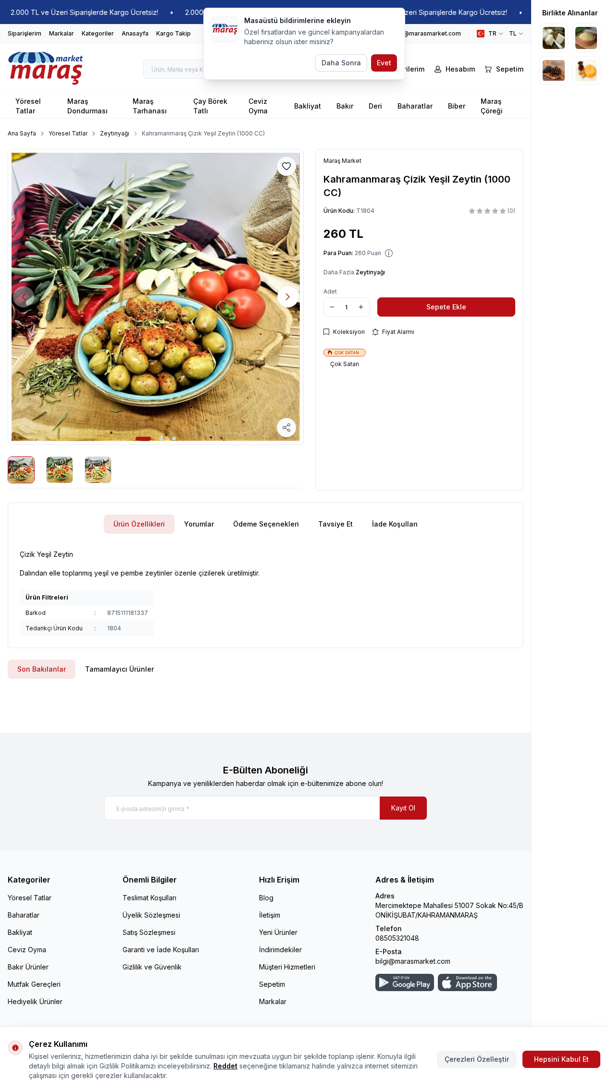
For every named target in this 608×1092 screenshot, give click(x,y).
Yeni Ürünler (278, 932)
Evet (384, 63)
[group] (155, 296)
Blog (266, 898)
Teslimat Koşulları (149, 898)
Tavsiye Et (335, 524)
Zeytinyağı (114, 133)
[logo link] (46, 68)
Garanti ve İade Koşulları (161, 949)
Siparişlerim (24, 33)
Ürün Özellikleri (139, 524)
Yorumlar (199, 524)
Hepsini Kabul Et (561, 1059)
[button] (143, 439)
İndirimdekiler (280, 949)
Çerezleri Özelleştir (477, 1059)
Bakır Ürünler (28, 967)
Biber (456, 106)
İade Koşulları (395, 524)
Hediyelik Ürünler (35, 1001)
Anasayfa (135, 33)
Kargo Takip (173, 33)
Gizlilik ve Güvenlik (152, 967)
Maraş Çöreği (492, 106)
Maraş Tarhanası (150, 106)
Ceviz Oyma (258, 106)
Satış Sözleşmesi (149, 932)
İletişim (269, 915)
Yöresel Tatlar (28, 106)
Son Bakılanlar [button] (41, 669)
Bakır (344, 106)
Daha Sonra (341, 63)
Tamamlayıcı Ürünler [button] (119, 669)
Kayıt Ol (403, 808)
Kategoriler (98, 33)
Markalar (61, 33)
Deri (375, 106)
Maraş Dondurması (87, 106)
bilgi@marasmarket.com (412, 961)
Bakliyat (307, 106)
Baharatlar (415, 106)
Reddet (225, 1066)
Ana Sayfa (22, 133)
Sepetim (272, 984)
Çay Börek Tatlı (210, 106)
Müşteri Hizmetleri (287, 967)
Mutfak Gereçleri (34, 984)
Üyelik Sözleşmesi (151, 915)
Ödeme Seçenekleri (266, 524)
